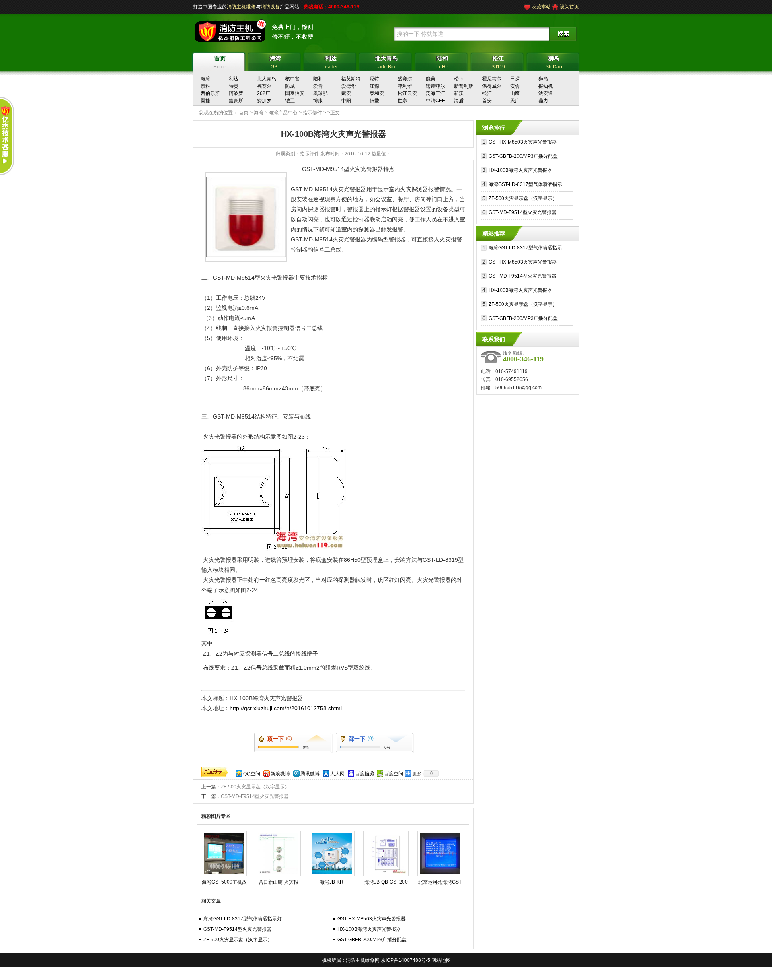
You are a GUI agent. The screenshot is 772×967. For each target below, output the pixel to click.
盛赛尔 (405, 79)
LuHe (442, 62)
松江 (487, 93)
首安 (487, 100)
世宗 (402, 100)
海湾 (205, 79)
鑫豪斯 (236, 100)
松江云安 (407, 93)
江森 (374, 86)
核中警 (292, 79)
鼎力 (543, 100)
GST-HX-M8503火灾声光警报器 (371, 919)
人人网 (337, 774)
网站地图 (441, 960)
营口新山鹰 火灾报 (278, 882)
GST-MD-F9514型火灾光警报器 (255, 796)
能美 (430, 79)
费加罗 (264, 100)
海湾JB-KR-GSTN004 (332, 883)
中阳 (346, 100)
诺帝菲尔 (435, 86)
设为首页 (569, 7)
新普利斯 (463, 86)
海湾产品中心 (283, 112)
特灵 (233, 86)
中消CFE (435, 100)
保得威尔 (491, 86)
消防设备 (270, 7)
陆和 (318, 79)
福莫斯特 (351, 79)
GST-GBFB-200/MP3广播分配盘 (372, 939)
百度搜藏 (364, 774)
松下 (459, 79)
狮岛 (543, 79)
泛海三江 (435, 93)
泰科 (205, 86)
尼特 (374, 79)
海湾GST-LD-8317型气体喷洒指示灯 (242, 919)
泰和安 (377, 93)
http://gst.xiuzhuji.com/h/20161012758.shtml (286, 708)
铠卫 (290, 100)
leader (331, 62)
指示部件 (312, 112)
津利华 (405, 86)
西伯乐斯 (210, 93)
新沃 (459, 93)
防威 (290, 86)
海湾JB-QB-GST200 (386, 882)
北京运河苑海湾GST (440, 882)
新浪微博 (280, 774)
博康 (318, 100)
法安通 (545, 93)
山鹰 (515, 93)
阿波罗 (236, 93)
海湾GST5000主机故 (224, 882)
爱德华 (348, 86)
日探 (515, 79)
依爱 (374, 100)
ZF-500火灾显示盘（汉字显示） (255, 787)
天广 (515, 100)
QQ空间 (251, 774)
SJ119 (498, 62)
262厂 (263, 93)
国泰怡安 (294, 93)
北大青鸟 (266, 79)
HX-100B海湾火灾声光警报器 (369, 929)
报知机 (545, 86)
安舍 (515, 86)
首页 (243, 112)
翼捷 (205, 100)
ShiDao (554, 62)
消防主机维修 (241, 7)
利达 (233, 79)
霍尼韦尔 (491, 79)
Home (219, 62)
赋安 (346, 93)
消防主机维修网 (363, 960)
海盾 (459, 100)
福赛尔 (264, 86)
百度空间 (393, 774)
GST (275, 62)
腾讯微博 (310, 774)
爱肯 (318, 86)
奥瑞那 (320, 93)
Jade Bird (386, 62)
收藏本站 (541, 7)
